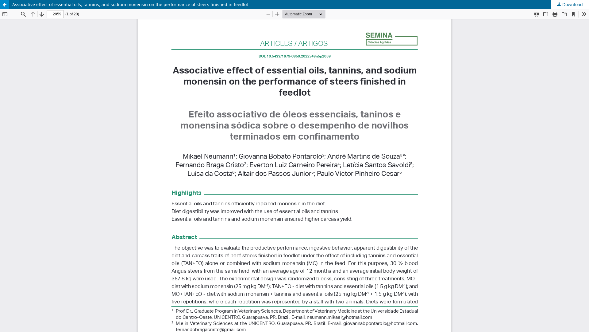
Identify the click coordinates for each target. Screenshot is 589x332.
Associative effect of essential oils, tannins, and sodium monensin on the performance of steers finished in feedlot (130, 4)
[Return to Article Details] (4, 4)
